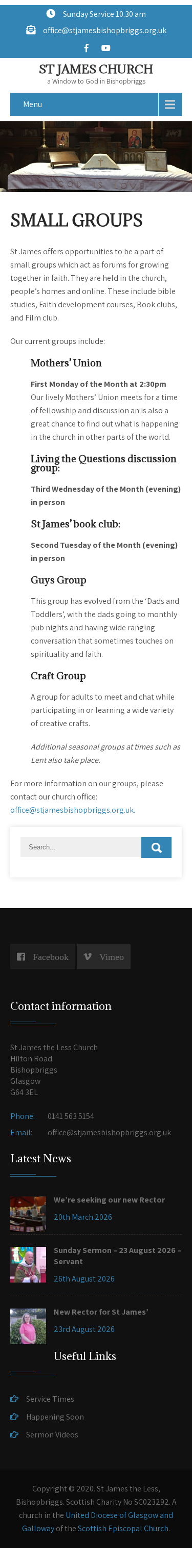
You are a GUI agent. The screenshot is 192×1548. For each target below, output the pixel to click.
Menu (32, 104)
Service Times (50, 1399)
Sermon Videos (52, 1434)
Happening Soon (55, 1416)
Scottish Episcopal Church (123, 1528)
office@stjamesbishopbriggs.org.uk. (72, 810)
